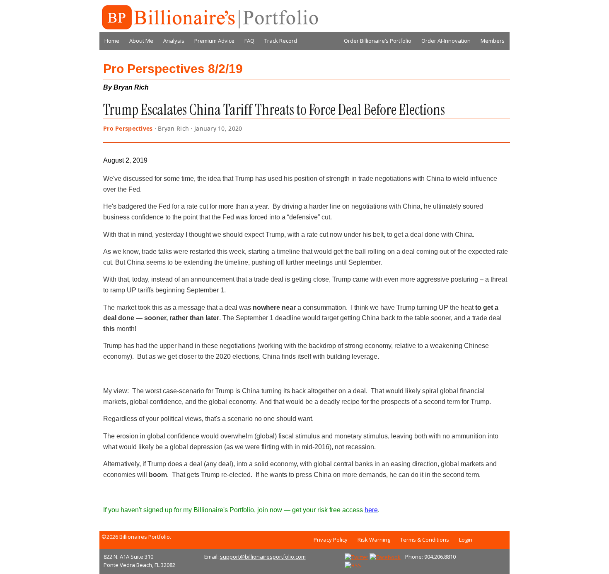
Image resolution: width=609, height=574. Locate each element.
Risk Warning (374, 539)
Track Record (280, 40)
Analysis (173, 40)
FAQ (249, 40)
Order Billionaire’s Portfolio (377, 40)
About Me (141, 40)
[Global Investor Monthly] (209, 17)
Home (111, 40)
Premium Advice (214, 40)
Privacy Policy (331, 539)
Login (465, 539)
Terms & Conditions (424, 539)
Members (493, 40)
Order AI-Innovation (446, 40)
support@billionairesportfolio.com (263, 556)
